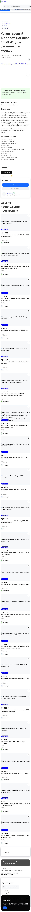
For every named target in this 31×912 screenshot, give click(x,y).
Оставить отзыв (6, 172)
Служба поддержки (9, 863)
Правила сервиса (6, 873)
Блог (13, 862)
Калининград (5, 892)
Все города (5, 890)
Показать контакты (15, 188)
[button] (27, 74)
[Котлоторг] (3, 1)
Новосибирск (5, 894)
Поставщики (6, 862)
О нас (17, 862)
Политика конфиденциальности (9, 874)
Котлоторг (10, 193)
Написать (15, 184)
